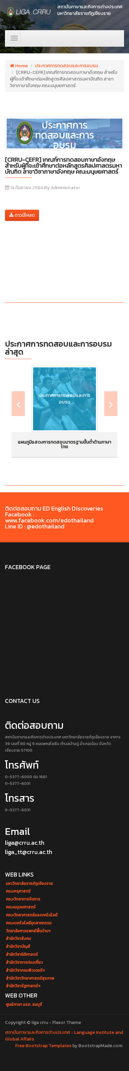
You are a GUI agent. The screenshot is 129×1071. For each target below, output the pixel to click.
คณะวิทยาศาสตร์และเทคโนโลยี (32, 915)
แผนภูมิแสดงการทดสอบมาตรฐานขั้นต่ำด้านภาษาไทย (64, 444)
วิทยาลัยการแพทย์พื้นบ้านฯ (28, 931)
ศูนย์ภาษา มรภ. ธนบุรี (24, 1004)
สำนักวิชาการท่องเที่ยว (24, 962)
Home (21, 65)
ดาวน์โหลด (24, 215)
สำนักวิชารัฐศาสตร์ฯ (23, 986)
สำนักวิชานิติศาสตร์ (22, 954)
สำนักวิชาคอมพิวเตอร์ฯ (25, 970)
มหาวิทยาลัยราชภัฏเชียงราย (29, 883)
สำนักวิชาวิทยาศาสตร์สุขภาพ (30, 978)
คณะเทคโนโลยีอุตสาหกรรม (29, 923)
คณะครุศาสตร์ (18, 891)
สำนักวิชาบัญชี (18, 946)
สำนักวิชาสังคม (18, 938)
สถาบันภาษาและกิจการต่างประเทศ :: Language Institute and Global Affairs (64, 1036)
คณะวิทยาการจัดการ (23, 899)
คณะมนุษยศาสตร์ (21, 907)
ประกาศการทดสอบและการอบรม (66, 65)
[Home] (29, 12)
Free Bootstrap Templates (43, 1045)
